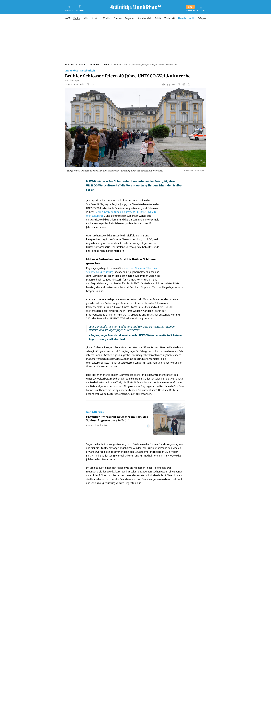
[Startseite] (135, 7)
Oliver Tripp (74, 80)
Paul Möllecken (99, 425)
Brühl (106, 64)
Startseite (69, 64)
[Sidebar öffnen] (68, 18)
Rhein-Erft (95, 64)
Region (82, 64)
